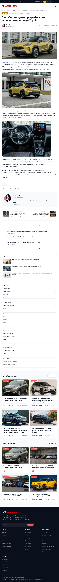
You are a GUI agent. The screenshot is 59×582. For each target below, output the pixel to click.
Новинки (29, 322)
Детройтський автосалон (29, 297)
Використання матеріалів (22, 579)
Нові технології (29, 328)
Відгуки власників (6, 543)
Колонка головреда (29, 311)
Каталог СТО (5, 562)
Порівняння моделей (7, 538)
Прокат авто (5, 567)
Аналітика (29, 294)
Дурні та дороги (29, 302)
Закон (29, 308)
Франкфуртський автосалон (29, 361)
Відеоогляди (28, 546)
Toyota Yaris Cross (7, 62)
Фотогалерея (5, 540)
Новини (29, 319)
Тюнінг (29, 353)
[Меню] (55, 6)
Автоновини (28, 532)
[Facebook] (13, 189)
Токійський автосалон (29, 350)
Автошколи (5, 564)
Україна (5, 13)
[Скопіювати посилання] (18, 189)
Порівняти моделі (46, 549)
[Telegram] (10, 189)
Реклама (22, 1)
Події (29, 339)
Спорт (29, 344)
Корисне (17, 1)
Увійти (55, 1)
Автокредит (45, 543)
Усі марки (4, 532)
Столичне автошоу (29, 347)
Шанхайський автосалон (29, 364)
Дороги (29, 299)
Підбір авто (5, 535)
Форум (26, 549)
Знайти (30, 524)
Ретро (29, 342)
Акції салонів (29, 291)
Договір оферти (11, 579)
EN (50, 1)
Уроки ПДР (29, 358)
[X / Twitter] (15, 189)
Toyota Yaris (19, 69)
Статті (26, 535)
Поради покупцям (29, 540)
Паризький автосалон (29, 333)
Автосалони (5, 559)
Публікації (27, 538)
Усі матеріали (52, 376)
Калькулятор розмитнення (49, 540)
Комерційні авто (29, 313)
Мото (29, 316)
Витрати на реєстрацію (48, 546)
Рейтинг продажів (6, 546)
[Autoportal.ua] (9, 6)
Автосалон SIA (29, 288)
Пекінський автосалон (29, 336)
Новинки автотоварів (29, 325)
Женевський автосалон (29, 305)
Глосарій (44, 538)
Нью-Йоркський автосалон (29, 330)
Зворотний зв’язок (38, 579)
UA (44, 1)
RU (47, 1)
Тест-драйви (28, 543)
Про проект (5, 1)
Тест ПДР (44, 532)
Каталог (11, 1)
